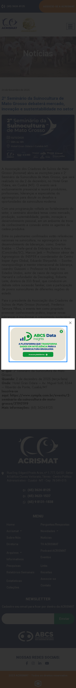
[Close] (70, 322)
